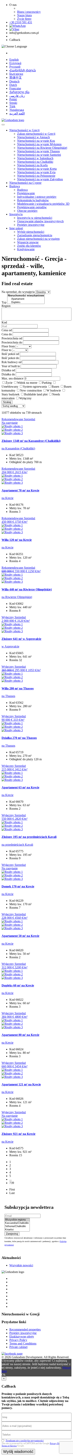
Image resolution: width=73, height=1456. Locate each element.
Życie (8, 382)
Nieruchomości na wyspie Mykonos (39, 144)
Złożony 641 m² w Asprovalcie (21, 638)
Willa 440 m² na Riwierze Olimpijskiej (27, 589)
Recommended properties (25, 1329)
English (14, 59)
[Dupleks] (25, 302)
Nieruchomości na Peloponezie (36, 175)
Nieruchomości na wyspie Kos (36, 140)
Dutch (13, 85)
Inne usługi (16, 228)
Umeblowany (10, 386)
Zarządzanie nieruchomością (34, 235)
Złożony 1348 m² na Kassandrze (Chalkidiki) (31, 440)
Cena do (7, 334)
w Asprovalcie (10, 646)
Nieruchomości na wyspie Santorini (39, 154)
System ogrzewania (35, 386)
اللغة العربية (17, 113)
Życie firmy (24, 18)
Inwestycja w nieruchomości (34, 217)
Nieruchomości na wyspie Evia (36, 172)
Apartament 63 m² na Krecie (20, 787)
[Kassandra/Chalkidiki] (17, 1223)
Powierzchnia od (12, 338)
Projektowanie (26, 193)
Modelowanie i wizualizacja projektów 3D (43, 203)
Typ (4, 302)
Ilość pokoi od (10, 354)
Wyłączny (25, 398)
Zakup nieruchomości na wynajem (38, 238)
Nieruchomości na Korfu (32, 165)
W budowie (54, 390)
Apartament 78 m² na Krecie (20, 490)
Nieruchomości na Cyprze (25, 182)
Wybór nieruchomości (30, 231)
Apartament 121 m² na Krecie (21, 1084)
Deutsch (14, 81)
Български (16, 73)
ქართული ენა (19, 92)
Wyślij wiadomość (18, 1451)
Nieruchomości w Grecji (24, 130)
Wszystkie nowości (21, 1265)
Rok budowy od (12, 362)
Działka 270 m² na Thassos (19, 737)
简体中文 (15, 77)
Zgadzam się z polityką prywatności (25, 1440)
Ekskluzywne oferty (21, 1336)
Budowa (14, 186)
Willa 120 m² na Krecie (17, 539)
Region (6, 305)
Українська (16, 109)
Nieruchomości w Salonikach (35, 158)
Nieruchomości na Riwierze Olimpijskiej (42, 147)
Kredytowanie (26, 249)
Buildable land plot (35, 394)
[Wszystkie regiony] (17, 1219)
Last (12, 1193)
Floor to (6, 350)
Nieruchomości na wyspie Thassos (38, 151)
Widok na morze (27, 382)
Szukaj (7, 402)
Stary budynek (10, 394)
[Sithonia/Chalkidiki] (17, 1226)
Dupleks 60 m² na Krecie (18, 985)
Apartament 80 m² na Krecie (20, 1034)
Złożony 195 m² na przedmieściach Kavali (29, 836)
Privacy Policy (18, 1340)
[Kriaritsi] (17, 1229)
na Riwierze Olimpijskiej (17, 597)
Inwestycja (16, 214)
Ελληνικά (15, 63)
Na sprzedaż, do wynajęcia (18, 291)
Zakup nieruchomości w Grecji (36, 133)
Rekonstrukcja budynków (33, 200)
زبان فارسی (17, 95)
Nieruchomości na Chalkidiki (35, 161)
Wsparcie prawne (28, 242)
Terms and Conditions (22, 1343)
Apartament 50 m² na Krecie (20, 935)
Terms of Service (9, 1446)
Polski (13, 99)
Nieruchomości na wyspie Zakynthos (40, 179)
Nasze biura (24, 15)
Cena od (7, 330)
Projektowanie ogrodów (32, 207)
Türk (12, 106)
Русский (14, 66)
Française (15, 88)
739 (11, 1182)
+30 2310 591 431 (20, 22)
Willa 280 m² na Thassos (18, 688)
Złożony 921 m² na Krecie (18, 1133)
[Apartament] (25, 299)
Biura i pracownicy (29, 11)
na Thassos (8, 696)
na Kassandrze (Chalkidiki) (18, 448)
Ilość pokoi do (10, 358)
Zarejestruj (12, 1233)
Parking (47, 382)
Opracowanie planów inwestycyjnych (40, 221)
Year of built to (11, 366)
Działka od (8, 370)
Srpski (13, 102)
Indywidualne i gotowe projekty (36, 196)
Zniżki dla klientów (29, 245)
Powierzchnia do (12, 342)
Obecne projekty (27, 210)
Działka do (8, 374)
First (12, 1189)
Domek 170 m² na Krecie (18, 886)
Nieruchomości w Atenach (33, 137)
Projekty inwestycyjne (30, 224)
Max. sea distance (12, 378)
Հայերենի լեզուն (22, 70)
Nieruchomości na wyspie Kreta (37, 168)
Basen (55, 386)
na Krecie (7, 498)
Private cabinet (18, 1347)
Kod (4, 322)
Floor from (8, 346)
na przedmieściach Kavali (17, 844)
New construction (31, 390)
